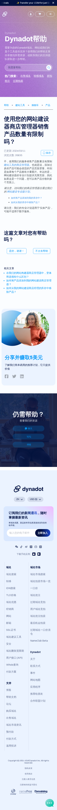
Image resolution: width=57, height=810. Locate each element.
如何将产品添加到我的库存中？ (26, 197)
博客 (29, 444)
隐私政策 (28, 768)
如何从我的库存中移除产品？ (25, 202)
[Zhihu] (40, 547)
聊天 (30, 428)
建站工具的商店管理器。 (18, 164)
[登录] (30, 14)
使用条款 (28, 774)
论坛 (29, 436)
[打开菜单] (50, 14)
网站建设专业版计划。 (19, 191)
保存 (48, 152)
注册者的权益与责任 (28, 784)
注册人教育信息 (28, 779)
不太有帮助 (41, 250)
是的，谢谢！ (16, 250)
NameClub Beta (39, 640)
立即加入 (43, 532)
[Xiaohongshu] (31, 547)
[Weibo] (26, 547)
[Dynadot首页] (5, 14)
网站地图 (35, 679)
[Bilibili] (36, 547)
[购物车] (40, 14)
